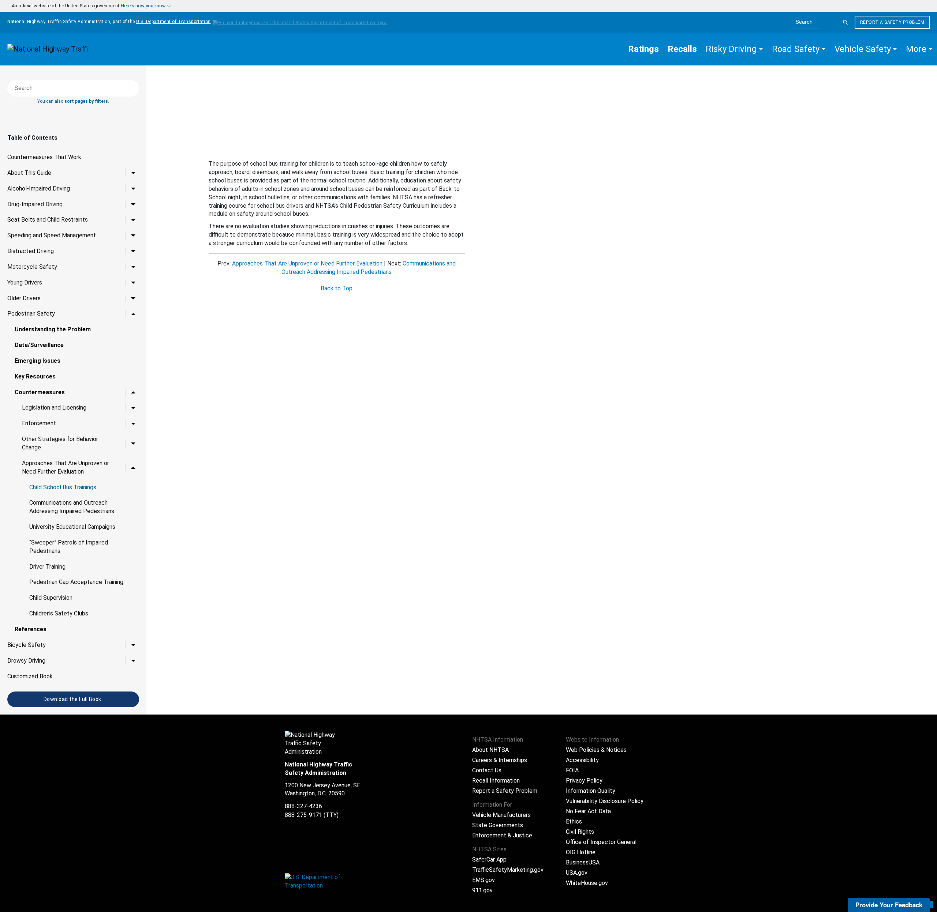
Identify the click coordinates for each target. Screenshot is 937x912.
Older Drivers (24, 298)
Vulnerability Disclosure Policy (604, 801)
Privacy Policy (584, 780)
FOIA (572, 770)
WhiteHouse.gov (587, 882)
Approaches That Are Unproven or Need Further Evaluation (65, 467)
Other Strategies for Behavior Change (60, 443)
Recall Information (496, 780)
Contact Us (486, 770)
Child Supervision (50, 597)
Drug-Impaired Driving (35, 204)
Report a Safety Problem (892, 22)
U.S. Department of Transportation (173, 21)
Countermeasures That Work (44, 157)
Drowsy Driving (26, 660)
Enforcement (39, 423)
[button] (734, 49)
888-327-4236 (303, 806)
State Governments (497, 825)
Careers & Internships (499, 760)
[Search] (845, 22)
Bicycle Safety (26, 644)
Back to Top (336, 288)
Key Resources (35, 376)
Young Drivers (24, 282)
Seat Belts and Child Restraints (47, 219)
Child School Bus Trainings (62, 487)
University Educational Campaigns (72, 526)
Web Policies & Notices (596, 749)
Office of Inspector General (601, 841)
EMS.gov (483, 880)
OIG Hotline (581, 852)
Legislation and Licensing (54, 407)
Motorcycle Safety (32, 266)
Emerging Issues (37, 360)
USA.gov (576, 872)
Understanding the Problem (53, 329)
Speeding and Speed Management (51, 235)
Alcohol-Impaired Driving (38, 188)
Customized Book (30, 676)
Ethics (574, 821)
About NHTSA (490, 749)
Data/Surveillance (39, 345)
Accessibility (582, 760)
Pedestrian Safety (31, 313)
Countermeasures (40, 392)
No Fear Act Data (588, 811)
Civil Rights (580, 831)
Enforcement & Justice (502, 835)
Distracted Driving (30, 251)
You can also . (73, 101)
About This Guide (29, 172)
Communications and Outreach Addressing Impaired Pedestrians (71, 507)
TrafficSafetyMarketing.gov (508, 869)
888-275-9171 (303, 814)
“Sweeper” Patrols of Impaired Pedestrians (68, 546)
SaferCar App (489, 859)
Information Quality (590, 790)
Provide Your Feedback (888, 904)
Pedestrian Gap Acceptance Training (76, 582)
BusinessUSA (583, 862)
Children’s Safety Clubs (58, 613)
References (30, 629)
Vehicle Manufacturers (501, 814)
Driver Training (47, 566)
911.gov (482, 890)
